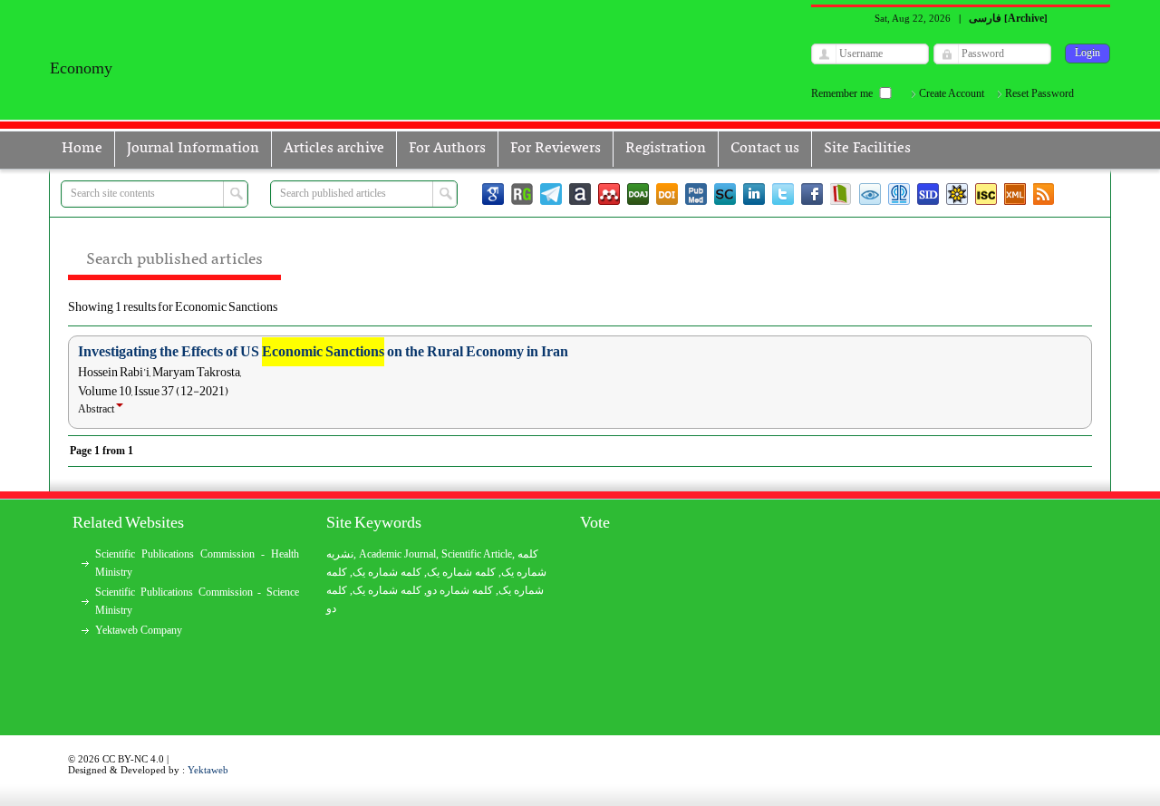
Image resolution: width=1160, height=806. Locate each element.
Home (82, 148)
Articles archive (334, 148)
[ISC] (986, 194)
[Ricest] (957, 194)
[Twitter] (783, 194)
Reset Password (1039, 93)
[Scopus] (725, 194)
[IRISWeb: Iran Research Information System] (870, 194)
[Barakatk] (899, 194)
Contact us (764, 148)
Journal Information (193, 148)
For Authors (447, 148)
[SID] (928, 194)
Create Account (951, 93)
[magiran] (841, 194)
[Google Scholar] (493, 194)
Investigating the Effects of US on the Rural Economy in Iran (323, 351)
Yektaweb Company (138, 630)
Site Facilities (867, 148)
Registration (665, 148)
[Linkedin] (754, 194)
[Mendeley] (609, 194)
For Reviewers (555, 148)
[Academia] (580, 194)
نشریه (339, 554)
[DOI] (667, 194)
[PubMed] (696, 194)
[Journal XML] (1015, 194)
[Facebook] (812, 194)
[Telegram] (551, 194)
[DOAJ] (638, 194)
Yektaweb (208, 769)
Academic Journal (397, 554)
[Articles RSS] (1044, 194)
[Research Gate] (522, 194)
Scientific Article (476, 554)
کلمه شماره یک (387, 572)
